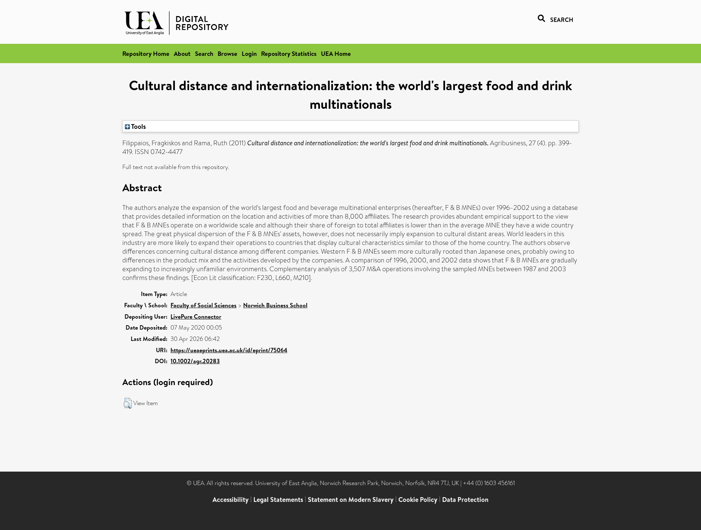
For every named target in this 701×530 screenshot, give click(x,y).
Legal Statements (278, 499)
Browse (227, 53)
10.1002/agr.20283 (195, 361)
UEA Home (336, 53)
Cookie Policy (417, 499)
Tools (138, 126)
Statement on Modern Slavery (351, 499)
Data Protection (465, 499)
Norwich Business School (275, 305)
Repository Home (145, 53)
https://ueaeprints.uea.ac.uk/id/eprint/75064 (229, 350)
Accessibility (230, 499)
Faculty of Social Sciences (204, 305)
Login (249, 53)
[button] (127, 403)
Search (204, 53)
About (182, 53)
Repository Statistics (289, 53)
